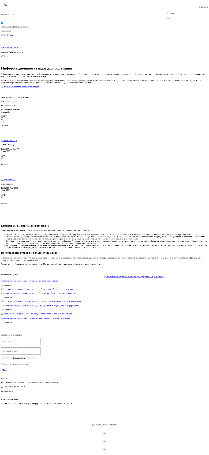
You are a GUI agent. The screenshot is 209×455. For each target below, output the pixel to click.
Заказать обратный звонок (12, 52)
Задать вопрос (33, 87)
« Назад (4, 370)
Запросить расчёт (20, 87)
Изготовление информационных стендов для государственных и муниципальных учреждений (40, 306)
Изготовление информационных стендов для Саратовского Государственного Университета (39, 293)
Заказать (4, 125)
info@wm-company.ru (9, 48)
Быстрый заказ (7, 87)
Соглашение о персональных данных (14, 27)
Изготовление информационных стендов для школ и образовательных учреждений (35, 318)
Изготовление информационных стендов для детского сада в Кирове (29, 281)
